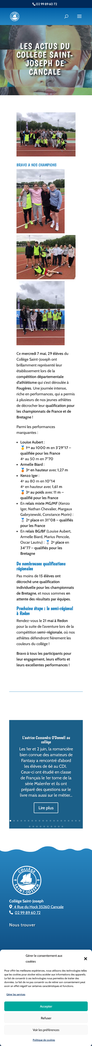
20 (79, 820)
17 (68, 820)
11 (46, 820)
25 (44, 826)
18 (72, 820)
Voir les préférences (46, 1030)
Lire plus (46, 807)
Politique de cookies (44, 1040)
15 (61, 820)
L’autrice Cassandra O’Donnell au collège (46, 739)
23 (37, 826)
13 (54, 820)
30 (62, 826)
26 (48, 826)
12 (50, 820)
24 (40, 826)
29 (58, 826)
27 (51, 826)
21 (29, 826)
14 (57, 820)
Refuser (46, 1018)
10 (43, 820)
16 (65, 820)
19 (76, 820)
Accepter (46, 1006)
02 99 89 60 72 (27, 912)
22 (33, 826)
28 (55, 826)
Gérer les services (15, 994)
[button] (85, 959)
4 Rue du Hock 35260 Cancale (38, 907)
